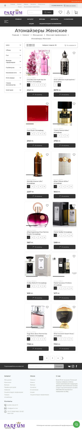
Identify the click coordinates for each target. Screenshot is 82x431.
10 (44, 84)
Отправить (58, 366)
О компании (41, 4)
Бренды (26, 4)
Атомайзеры (8, 397)
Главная (12, 4)
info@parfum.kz (12, 408)
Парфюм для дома (10, 387)
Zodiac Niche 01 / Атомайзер (37, 283)
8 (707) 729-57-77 (12, 405)
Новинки (7, 390)
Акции (20, 6)
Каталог (19, 4)
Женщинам (38, 35)
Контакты (33, 4)
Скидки (6, 394)
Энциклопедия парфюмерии (32, 6)
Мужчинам (7, 382)
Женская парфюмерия (56, 35)
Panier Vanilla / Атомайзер (63, 232)
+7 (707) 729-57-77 (56, 5)
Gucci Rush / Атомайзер (35, 130)
